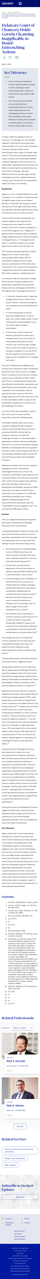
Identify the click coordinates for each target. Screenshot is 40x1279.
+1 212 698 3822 (19, 1110)
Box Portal (18, 1234)
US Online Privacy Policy (20, 1250)
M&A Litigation (11, 1165)
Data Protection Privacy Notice (20, 1255)
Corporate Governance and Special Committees (19, 1150)
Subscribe (20, 1197)
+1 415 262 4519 (22, 1066)
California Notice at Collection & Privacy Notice (20, 1258)
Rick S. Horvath (16, 1061)
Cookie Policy (20, 1253)
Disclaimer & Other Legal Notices (20, 1248)
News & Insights (14, 12)
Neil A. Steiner (15, 1105)
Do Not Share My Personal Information (20, 1271)
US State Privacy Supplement (20, 1261)
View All (20, 1126)
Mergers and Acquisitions (15, 1158)
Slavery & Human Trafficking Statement (20, 1268)
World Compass (20, 1236)
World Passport (19, 1239)
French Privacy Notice (20, 1263)
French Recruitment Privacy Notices (20, 1266)
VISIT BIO (9, 1070)
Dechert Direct (19, 1231)
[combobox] (22, 1028)
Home (4, 12)
